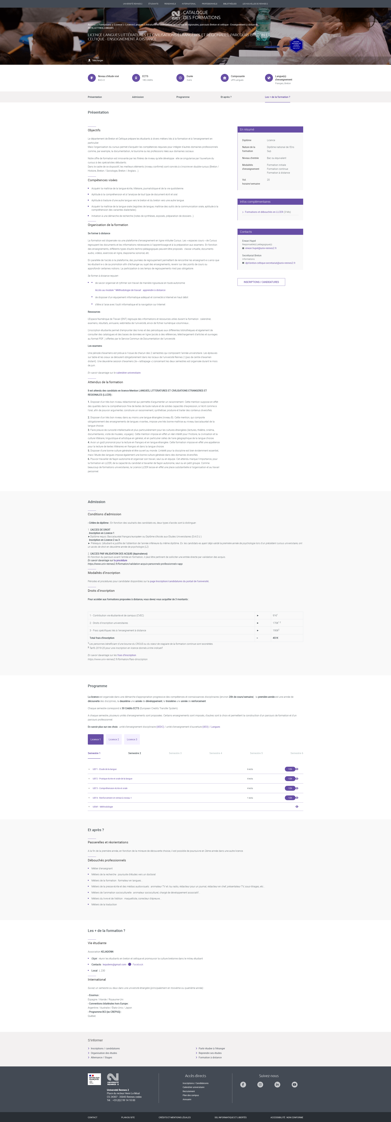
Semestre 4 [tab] (215, 753)
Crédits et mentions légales (175, 1117)
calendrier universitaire (128, 372)
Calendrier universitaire (193, 1087)
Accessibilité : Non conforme (286, 1117)
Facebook (138, 964)
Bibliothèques (229, 4)
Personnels (170, 4)
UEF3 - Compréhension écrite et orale (110, 788)
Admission (138, 97)
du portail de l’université (195, 581)
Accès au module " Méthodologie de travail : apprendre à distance (130, 290)
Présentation (95, 97)
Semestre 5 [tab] (256, 753)
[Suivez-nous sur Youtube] (295, 1084)
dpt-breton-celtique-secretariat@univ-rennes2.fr (270, 263)
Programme (183, 97)
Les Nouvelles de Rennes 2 (255, 4)
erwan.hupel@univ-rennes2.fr (261, 248)
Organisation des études (104, 1053)
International (189, 4)
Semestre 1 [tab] (94, 753)
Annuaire (187, 1099)
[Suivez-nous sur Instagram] (260, 1084)
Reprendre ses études (210, 1053)
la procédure (120, 560)
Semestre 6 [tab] (297, 753)
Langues (215, 726)
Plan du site (128, 1117)
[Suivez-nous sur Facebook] (243, 1084)
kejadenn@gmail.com (114, 964)
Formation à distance (210, 1057)
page (153, 581)
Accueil (92, 24)
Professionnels (209, 4)
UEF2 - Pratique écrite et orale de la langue (112, 778)
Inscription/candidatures (169, 581)
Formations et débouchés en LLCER (264, 212)
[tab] (96, 739)
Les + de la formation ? (277, 97)
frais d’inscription (126, 655)
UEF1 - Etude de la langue (105, 769)
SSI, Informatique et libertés (231, 1117)
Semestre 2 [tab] (134, 753)
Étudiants (153, 4)
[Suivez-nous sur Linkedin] (277, 1084)
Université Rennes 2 (132, 4)
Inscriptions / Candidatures (195, 1083)
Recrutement (189, 1091)
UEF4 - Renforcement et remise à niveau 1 (112, 797)
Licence (118, 24)
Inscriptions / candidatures (261, 282)
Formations (105, 24)
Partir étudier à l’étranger (212, 1048)
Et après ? (226, 97)
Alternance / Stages (101, 1057)
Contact (92, 1117)
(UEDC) (160, 726)
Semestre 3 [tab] (175, 753)
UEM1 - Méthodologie (103, 806)
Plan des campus (191, 1095)
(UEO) (205, 726)
